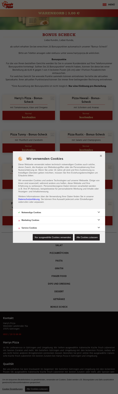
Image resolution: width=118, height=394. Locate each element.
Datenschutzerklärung (29, 199)
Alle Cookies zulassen (87, 237)
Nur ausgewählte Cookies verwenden (53, 237)
